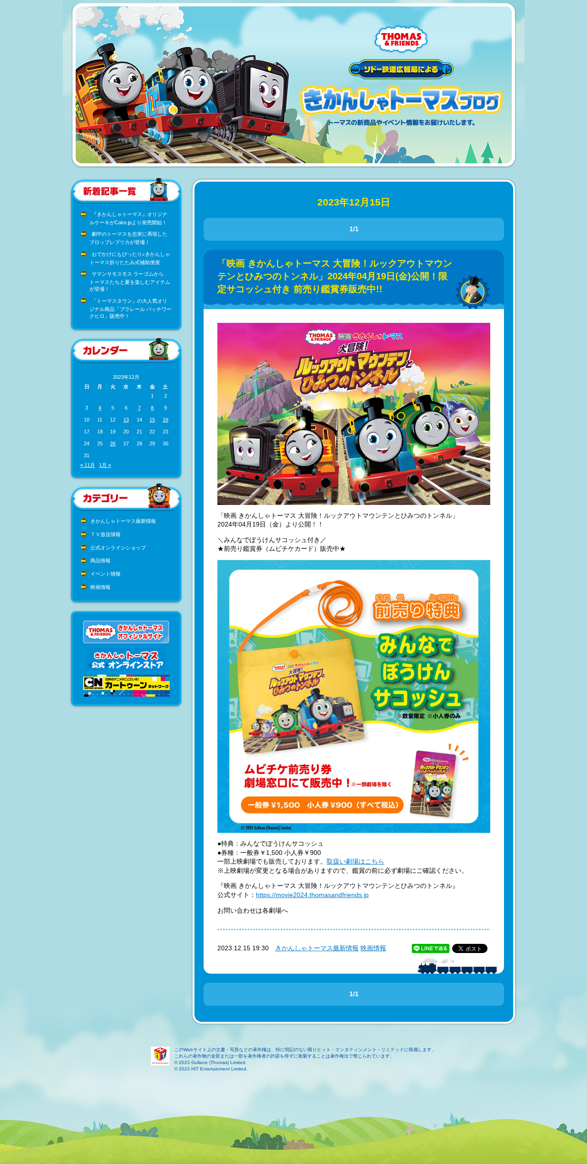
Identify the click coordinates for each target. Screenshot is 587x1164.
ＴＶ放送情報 (105, 534)
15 (152, 419)
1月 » (105, 465)
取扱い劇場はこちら (355, 861)
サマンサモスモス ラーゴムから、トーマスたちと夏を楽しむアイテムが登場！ (129, 281)
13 (126, 419)
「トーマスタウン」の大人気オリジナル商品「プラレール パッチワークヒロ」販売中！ (130, 308)
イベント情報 (105, 573)
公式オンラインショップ (118, 547)
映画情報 (100, 587)
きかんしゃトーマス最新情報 (123, 521)
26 (113, 443)
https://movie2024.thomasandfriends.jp (312, 894)
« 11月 (87, 465)
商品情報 (100, 560)
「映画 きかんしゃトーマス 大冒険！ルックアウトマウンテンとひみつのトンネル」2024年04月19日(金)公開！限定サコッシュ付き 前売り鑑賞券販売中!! (334, 276)
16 (165, 419)
